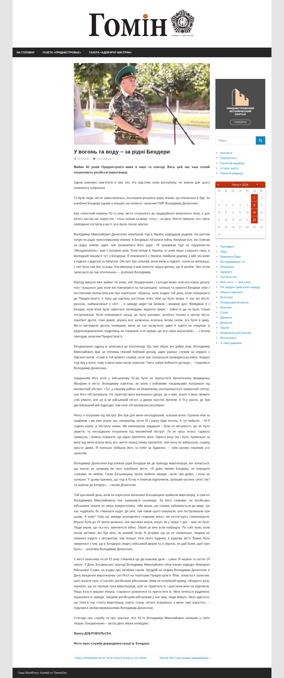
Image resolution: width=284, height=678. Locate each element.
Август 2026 (240, 184)
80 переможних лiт (232, 262)
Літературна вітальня (234, 302)
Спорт (224, 312)
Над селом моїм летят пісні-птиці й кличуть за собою (111, 658)
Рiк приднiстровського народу (240, 287)
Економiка (227, 267)
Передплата (228, 158)
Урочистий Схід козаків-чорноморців (183, 658)
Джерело (226, 317)
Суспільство (104, 158)
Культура (226, 297)
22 (254, 220)
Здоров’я (226, 272)
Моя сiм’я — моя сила (235, 282)
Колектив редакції (232, 163)
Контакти (226, 153)
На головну (26, 52)
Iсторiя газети (229, 168)
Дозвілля (226, 322)
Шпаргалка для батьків (235, 333)
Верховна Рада (230, 256)
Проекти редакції (231, 173)
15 (254, 212)
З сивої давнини (230, 343)
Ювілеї (224, 328)
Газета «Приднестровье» (62, 52)
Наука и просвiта (231, 292)
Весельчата (228, 338)
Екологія (225, 307)
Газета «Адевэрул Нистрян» (110, 52)
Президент (227, 246)
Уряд (223, 251)
